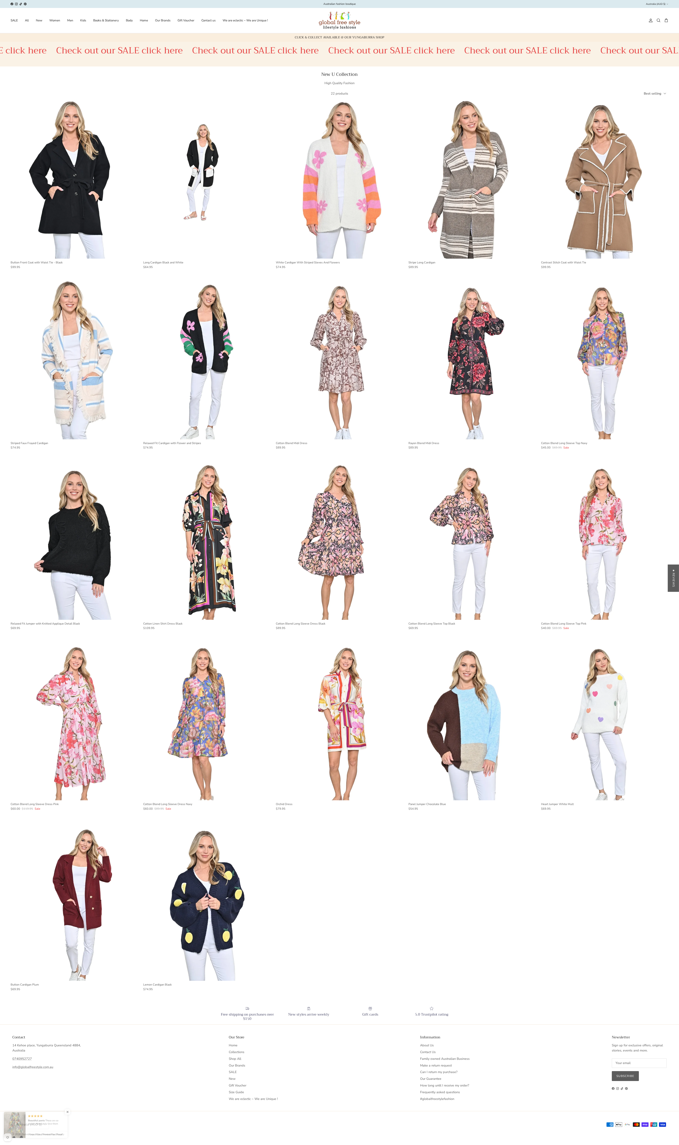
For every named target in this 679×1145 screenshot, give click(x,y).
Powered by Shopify (53, 1134)
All (27, 20)
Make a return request (436, 1065)
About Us (427, 1045)
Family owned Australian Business (445, 1059)
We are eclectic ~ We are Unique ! (245, 20)
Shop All (235, 1059)
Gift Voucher (186, 20)
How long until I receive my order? (444, 1085)
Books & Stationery (106, 20)
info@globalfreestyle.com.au (32, 1067)
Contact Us (428, 1052)
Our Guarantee (430, 1079)
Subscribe (625, 1076)
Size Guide (236, 1092)
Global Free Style (30, 1134)
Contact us (208, 20)
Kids (83, 20)
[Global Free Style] (339, 20)
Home (144, 20)
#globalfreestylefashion (437, 1099)
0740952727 (22, 1059)
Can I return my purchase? (438, 1072)
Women (54, 20)
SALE (14, 20)
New (39, 20)
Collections (236, 1052)
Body (129, 20)
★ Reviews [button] (673, 578)
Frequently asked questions (440, 1092)
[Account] (650, 20)
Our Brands (162, 20)
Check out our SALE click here (198, 50)
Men (70, 20)
